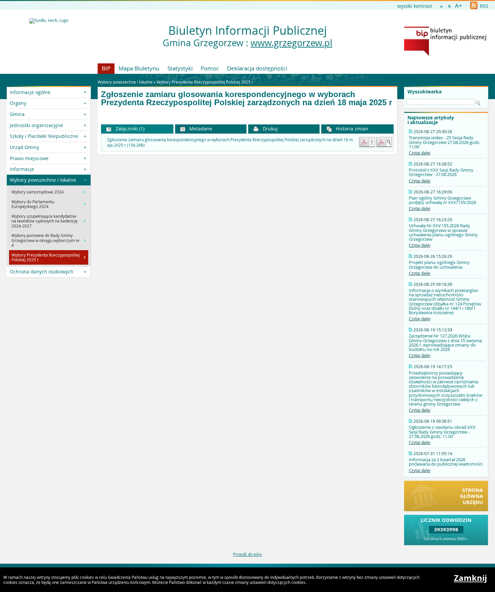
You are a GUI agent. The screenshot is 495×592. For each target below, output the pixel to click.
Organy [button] (18, 103)
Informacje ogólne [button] (30, 92)
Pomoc (210, 68)
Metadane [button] (200, 128)
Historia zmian (351, 128)
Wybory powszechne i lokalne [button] (43, 180)
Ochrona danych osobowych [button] (41, 271)
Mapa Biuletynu (139, 68)
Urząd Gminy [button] (24, 147)
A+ (458, 5)
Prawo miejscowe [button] (29, 158)
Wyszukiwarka (424, 91)
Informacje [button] (22, 169)
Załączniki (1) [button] (129, 128)
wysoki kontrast (414, 6)
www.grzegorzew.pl (291, 43)
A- (442, 6)
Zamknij (470, 578)
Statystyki (180, 68)
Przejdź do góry (247, 554)
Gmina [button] (17, 114)
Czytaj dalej (419, 152)
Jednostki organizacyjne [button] (36, 125)
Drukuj (269, 128)
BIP (106, 68)
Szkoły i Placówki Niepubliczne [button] (44, 136)
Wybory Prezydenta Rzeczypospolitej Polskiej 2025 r (205, 82)
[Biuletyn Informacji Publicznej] (445, 54)
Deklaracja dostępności (257, 68)
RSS (483, 6)
